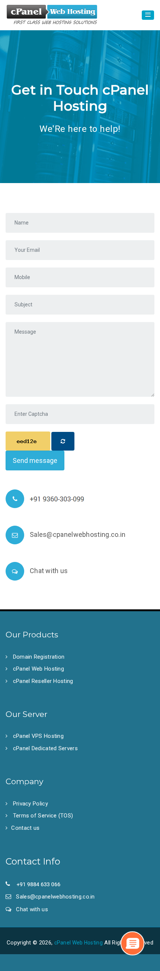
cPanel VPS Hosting (37, 736)
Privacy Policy (29, 803)
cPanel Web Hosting (37, 668)
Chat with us (49, 571)
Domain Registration (37, 656)
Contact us (25, 828)
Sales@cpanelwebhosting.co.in (77, 534)
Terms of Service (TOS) (42, 815)
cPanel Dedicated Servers (44, 748)
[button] (148, 15)
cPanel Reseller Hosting (42, 681)
